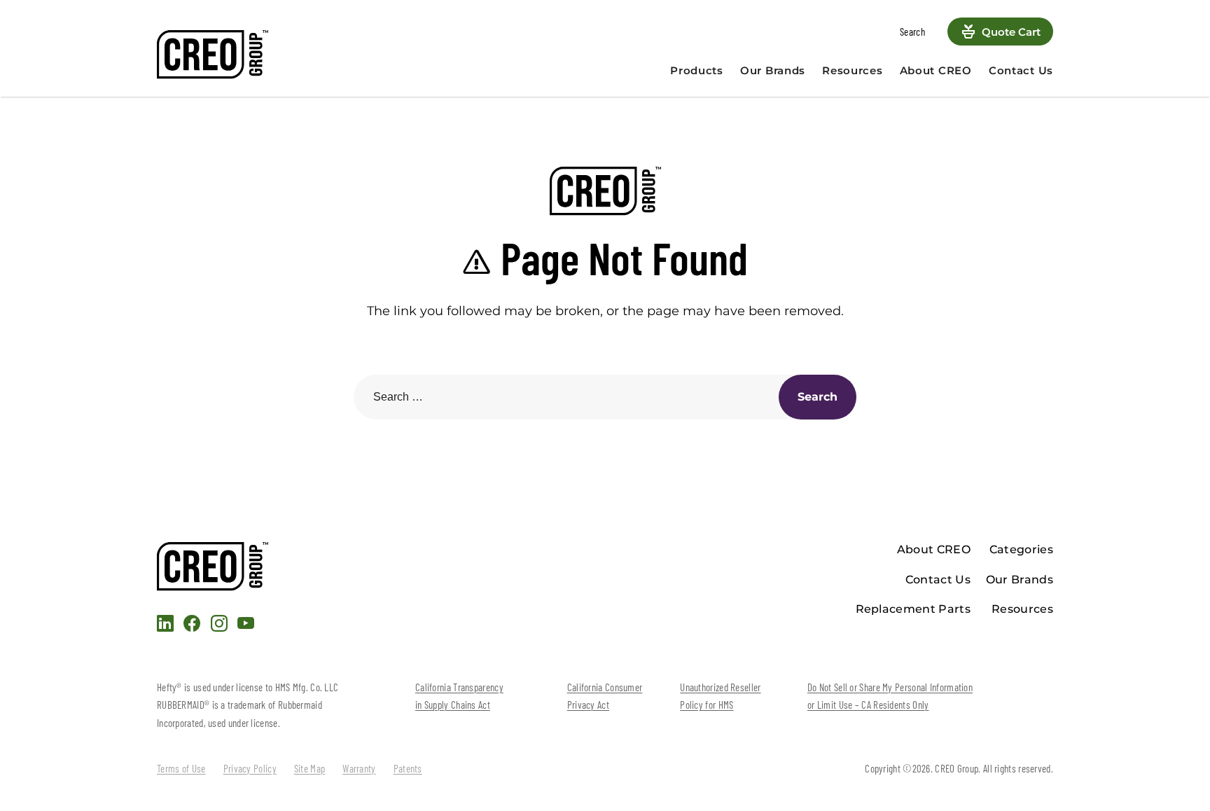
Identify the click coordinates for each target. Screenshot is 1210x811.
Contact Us (1021, 70)
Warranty (358, 768)
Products (696, 70)
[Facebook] (192, 626)
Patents (408, 768)
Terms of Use (181, 768)
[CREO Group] (262, 54)
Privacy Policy (250, 768)
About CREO (936, 70)
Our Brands (772, 70)
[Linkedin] (165, 626)
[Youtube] (246, 626)
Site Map (309, 768)
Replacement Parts (913, 609)
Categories (1021, 549)
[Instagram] (219, 626)
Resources (852, 70)
